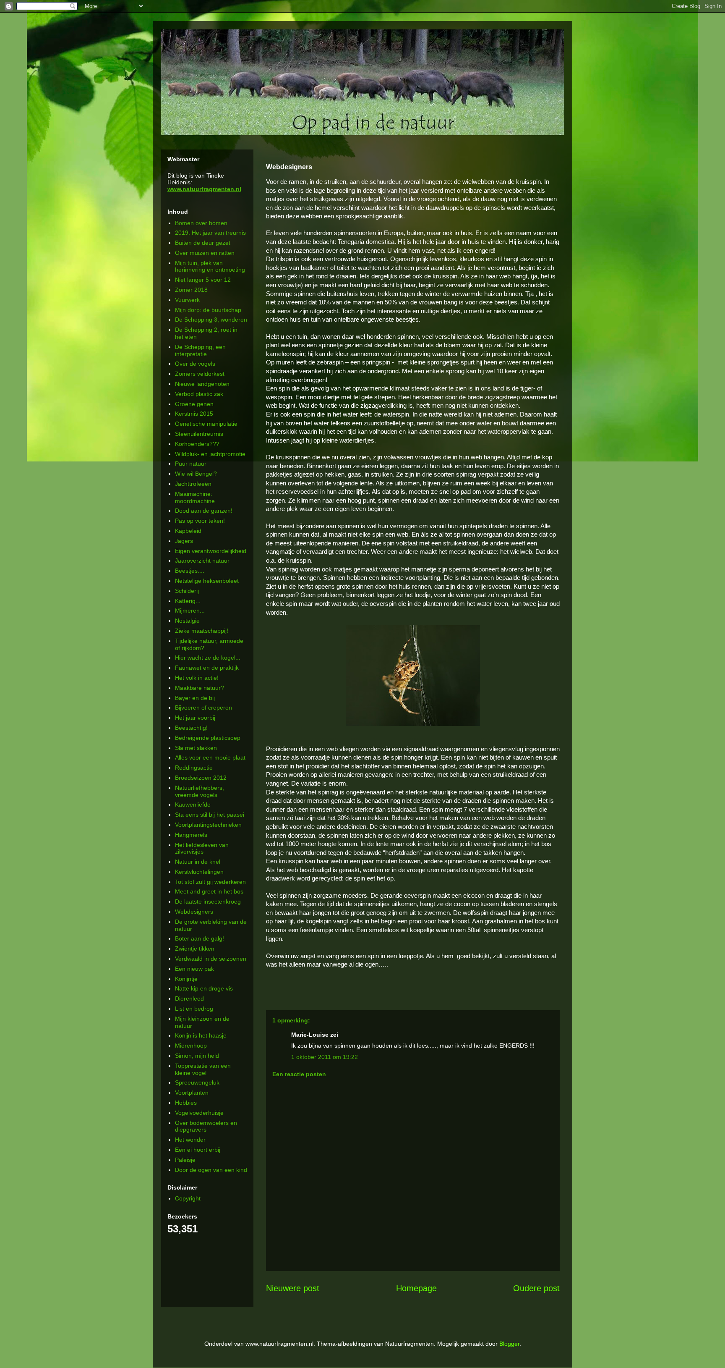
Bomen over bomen (201, 223)
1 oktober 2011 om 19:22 (324, 1057)
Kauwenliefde (193, 804)
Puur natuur (190, 463)
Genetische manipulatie (206, 423)
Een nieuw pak (194, 968)
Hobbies (186, 1102)
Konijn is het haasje (201, 1035)
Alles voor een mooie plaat (210, 757)
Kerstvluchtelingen (199, 871)
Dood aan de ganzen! (203, 510)
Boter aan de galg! (199, 938)
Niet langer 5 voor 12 (203, 279)
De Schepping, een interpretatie (200, 350)
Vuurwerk (187, 299)
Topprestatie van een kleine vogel (203, 1069)
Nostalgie (187, 620)
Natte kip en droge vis (204, 988)
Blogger (509, 1343)
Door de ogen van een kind (211, 1169)
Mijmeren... (190, 610)
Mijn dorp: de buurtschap (208, 310)
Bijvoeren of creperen (203, 707)
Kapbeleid (188, 530)
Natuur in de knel (197, 861)
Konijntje (186, 978)
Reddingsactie (194, 767)
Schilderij (187, 590)
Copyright (188, 1198)
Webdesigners (194, 911)
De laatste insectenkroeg (208, 901)
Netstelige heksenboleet (207, 580)
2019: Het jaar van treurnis (210, 232)
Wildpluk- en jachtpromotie (210, 454)
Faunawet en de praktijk (207, 667)
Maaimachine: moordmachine (195, 497)
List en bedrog (194, 1008)
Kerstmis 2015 (194, 413)
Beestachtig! (191, 727)
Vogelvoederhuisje (199, 1112)
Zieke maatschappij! (201, 630)
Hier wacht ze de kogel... (207, 657)
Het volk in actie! (197, 677)
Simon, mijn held (197, 1055)
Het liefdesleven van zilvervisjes (202, 848)
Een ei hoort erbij (197, 1149)
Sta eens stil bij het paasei (209, 814)
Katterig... (188, 601)
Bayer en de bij (195, 697)
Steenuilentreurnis (199, 433)
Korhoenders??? (197, 443)
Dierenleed (189, 998)
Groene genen (194, 404)
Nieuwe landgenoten (202, 383)
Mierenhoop (191, 1045)
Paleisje (185, 1159)
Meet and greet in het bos (209, 891)
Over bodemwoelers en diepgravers (206, 1126)
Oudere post (536, 1288)
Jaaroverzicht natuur (202, 560)
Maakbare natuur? (199, 687)
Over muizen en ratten (205, 252)
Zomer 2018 (191, 289)
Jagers (184, 540)
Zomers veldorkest (199, 373)
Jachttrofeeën (193, 483)
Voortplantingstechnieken (208, 824)
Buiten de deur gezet (202, 242)
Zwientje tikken (194, 948)
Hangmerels (191, 834)
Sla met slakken (196, 747)
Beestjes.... (189, 570)
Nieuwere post (292, 1288)
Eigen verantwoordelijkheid (210, 551)
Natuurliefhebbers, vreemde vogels (199, 791)
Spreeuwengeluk (197, 1082)
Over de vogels (195, 363)
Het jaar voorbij (195, 717)
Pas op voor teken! (200, 520)
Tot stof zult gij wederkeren (210, 881)
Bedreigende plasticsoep (207, 737)
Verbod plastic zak (199, 393)
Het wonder (190, 1139)
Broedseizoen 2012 (201, 777)
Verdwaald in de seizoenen (210, 958)
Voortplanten (192, 1092)
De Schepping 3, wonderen (211, 319)
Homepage (416, 1288)
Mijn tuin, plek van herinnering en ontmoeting (210, 266)
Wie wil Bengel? (196, 473)
